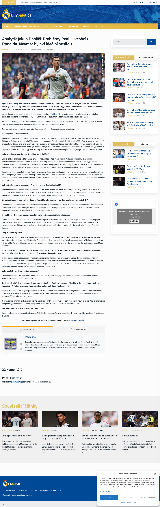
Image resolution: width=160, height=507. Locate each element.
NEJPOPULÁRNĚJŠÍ (145, 58)
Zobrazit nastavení (147, 497)
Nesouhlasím (128, 497)
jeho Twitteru (79, 320)
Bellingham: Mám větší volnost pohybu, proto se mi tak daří (141, 111)
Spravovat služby (105, 491)
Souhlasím (108, 497)
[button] (155, 474)
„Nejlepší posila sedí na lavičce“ (17, 435)
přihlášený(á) (16, 382)
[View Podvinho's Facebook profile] (21, 338)
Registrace (151, 2)
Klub (95, 26)
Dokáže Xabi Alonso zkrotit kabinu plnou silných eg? (38, 2)
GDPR (134, 502)
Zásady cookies (125, 502)
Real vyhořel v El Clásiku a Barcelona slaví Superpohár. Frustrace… (140, 181)
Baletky (130, 159)
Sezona (85, 26)
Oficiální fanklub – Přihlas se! (26, 26)
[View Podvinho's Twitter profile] (21, 349)
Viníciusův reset (130, 435)
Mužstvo (6, 50)
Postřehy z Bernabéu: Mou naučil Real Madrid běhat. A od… (139, 66)
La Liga (130, 72)
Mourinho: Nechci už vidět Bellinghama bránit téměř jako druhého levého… (141, 82)
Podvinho (49, 50)
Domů (6, 26)
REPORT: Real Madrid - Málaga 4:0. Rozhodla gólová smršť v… (141, 124)
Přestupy (58, 26)
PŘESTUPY (145, 144)
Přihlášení (141, 2)
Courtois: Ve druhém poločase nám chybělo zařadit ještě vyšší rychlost (141, 97)
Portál (104, 26)
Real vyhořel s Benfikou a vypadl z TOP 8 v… (138, 167)
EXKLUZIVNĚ (123, 144)
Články (46, 26)
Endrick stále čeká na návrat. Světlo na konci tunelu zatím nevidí (99, 437)
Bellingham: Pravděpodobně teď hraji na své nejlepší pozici (58, 437)
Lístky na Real (72, 26)
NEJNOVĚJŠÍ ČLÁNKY (123, 58)
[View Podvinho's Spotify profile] (21, 344)
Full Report (55, 114)
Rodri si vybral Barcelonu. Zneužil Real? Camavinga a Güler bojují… (139, 153)
